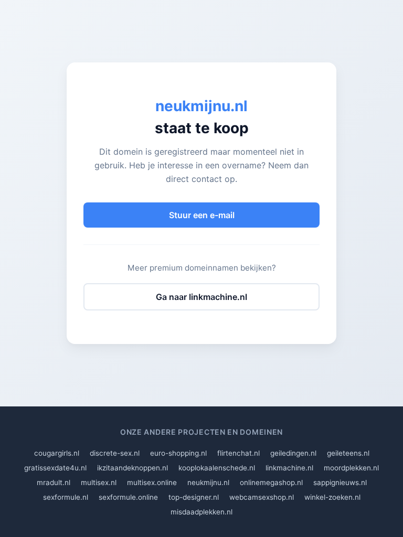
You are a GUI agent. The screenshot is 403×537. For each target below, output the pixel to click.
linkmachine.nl (289, 468)
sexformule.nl (65, 497)
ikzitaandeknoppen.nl (132, 468)
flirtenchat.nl (238, 453)
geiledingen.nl (293, 453)
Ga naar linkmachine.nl (201, 297)
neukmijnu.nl (208, 482)
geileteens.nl (348, 453)
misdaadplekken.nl (201, 512)
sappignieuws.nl (340, 482)
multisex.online (152, 482)
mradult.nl (53, 482)
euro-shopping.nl (178, 453)
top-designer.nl (193, 497)
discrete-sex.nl (115, 453)
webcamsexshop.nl (261, 497)
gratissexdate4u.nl (55, 468)
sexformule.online (128, 497)
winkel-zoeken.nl (332, 497)
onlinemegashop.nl (271, 482)
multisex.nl (98, 482)
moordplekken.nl (351, 468)
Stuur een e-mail (202, 215)
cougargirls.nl (56, 453)
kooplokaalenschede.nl (216, 468)
